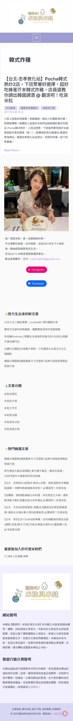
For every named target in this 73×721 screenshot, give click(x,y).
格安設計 (58, 713)
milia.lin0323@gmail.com (45, 259)
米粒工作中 (10, 408)
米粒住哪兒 (10, 394)
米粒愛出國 (10, 415)
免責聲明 (33, 687)
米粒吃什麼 (49, 108)
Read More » (12, 150)
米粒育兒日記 (12, 422)
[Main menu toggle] (36, 38)
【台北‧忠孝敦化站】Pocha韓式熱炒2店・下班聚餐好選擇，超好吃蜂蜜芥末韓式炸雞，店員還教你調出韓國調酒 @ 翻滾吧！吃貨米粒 (36, 89)
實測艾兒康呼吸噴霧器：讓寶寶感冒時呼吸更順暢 (32, 329)
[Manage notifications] (65, 713)
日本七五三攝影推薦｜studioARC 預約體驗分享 (31, 322)
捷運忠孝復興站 (29, 108)
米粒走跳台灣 (12, 429)
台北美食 (10, 108)
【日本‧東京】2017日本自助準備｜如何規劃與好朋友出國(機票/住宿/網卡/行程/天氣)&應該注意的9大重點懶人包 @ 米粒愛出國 (36, 524)
